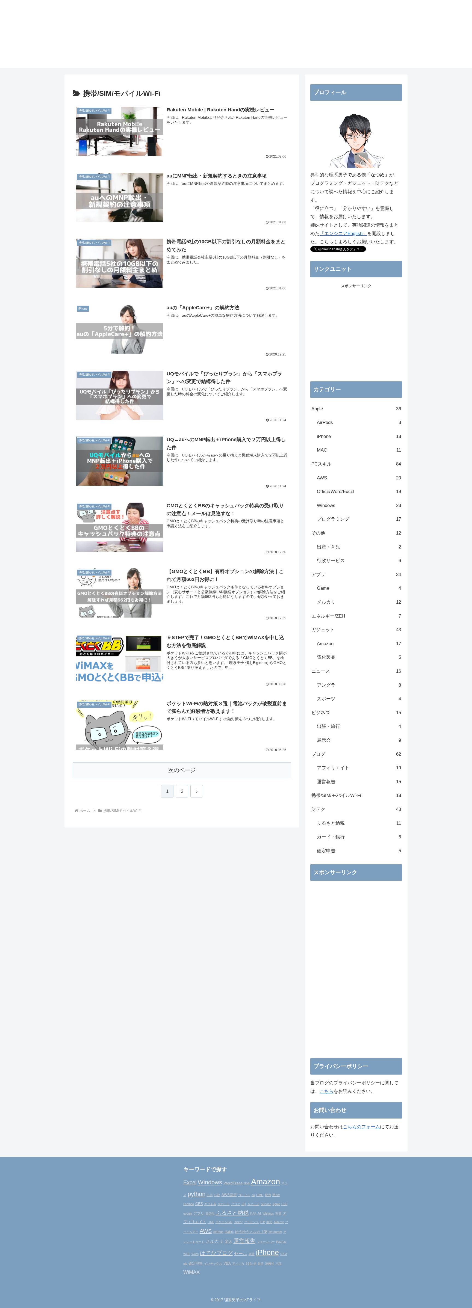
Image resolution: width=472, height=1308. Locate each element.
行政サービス (359, 560)
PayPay (281, 1241)
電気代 (209, 1213)
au (253, 1195)
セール (240, 1253)
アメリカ (238, 1263)
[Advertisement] (356, 336)
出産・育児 (359, 547)
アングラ (359, 685)
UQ (243, 1204)
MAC (359, 450)
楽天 (228, 1241)
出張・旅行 (359, 726)
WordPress (233, 1183)
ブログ (356, 754)
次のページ (182, 770)
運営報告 (359, 781)
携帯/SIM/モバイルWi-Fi (356, 795)
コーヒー (244, 1195)
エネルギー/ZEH (356, 616)
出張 (210, 1195)
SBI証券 (251, 1263)
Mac (276, 1195)
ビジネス (356, 712)
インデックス (213, 1263)
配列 (268, 1195)
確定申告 (359, 850)
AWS (359, 478)
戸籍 (278, 1263)
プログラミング (359, 519)
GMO (260, 1195)
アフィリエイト (359, 767)
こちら (327, 1091)
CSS (284, 1204)
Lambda (188, 1204)
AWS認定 (229, 1195)
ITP (262, 1222)
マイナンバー (266, 1241)
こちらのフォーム (361, 1126)
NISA (283, 1254)
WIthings (268, 1213)
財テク (356, 809)
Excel (189, 1182)
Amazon (359, 643)
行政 (217, 1195)
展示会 (359, 740)
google (187, 1213)
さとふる (253, 1204)
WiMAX (191, 1272)
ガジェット (356, 629)
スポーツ (359, 698)
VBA (227, 1263)
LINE (211, 1222)
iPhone (359, 436)
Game (359, 588)
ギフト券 (210, 1204)
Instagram (275, 1231)
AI (259, 1213)
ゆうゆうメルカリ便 (251, 1232)
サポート (224, 1204)
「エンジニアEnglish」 (343, 233)
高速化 (229, 1231)
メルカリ (359, 602)
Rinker (238, 1222)
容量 (252, 1254)
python (196, 1194)
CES (199, 1204)
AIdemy (279, 1222)
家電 (278, 1213)
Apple (356, 408)
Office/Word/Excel (359, 491)
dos (247, 1183)
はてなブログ (216, 1253)
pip (185, 1263)
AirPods (359, 422)
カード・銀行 (359, 837)
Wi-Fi (186, 1254)
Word (195, 1254)
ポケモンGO (224, 1222)
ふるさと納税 (359, 823)
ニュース (356, 671)
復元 (269, 1222)
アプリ (356, 574)
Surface (266, 1204)
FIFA (253, 1213)
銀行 (261, 1263)
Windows (359, 505)
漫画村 (269, 1263)
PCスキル (356, 464)
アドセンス (251, 1222)
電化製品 (359, 657)
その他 (356, 533)
